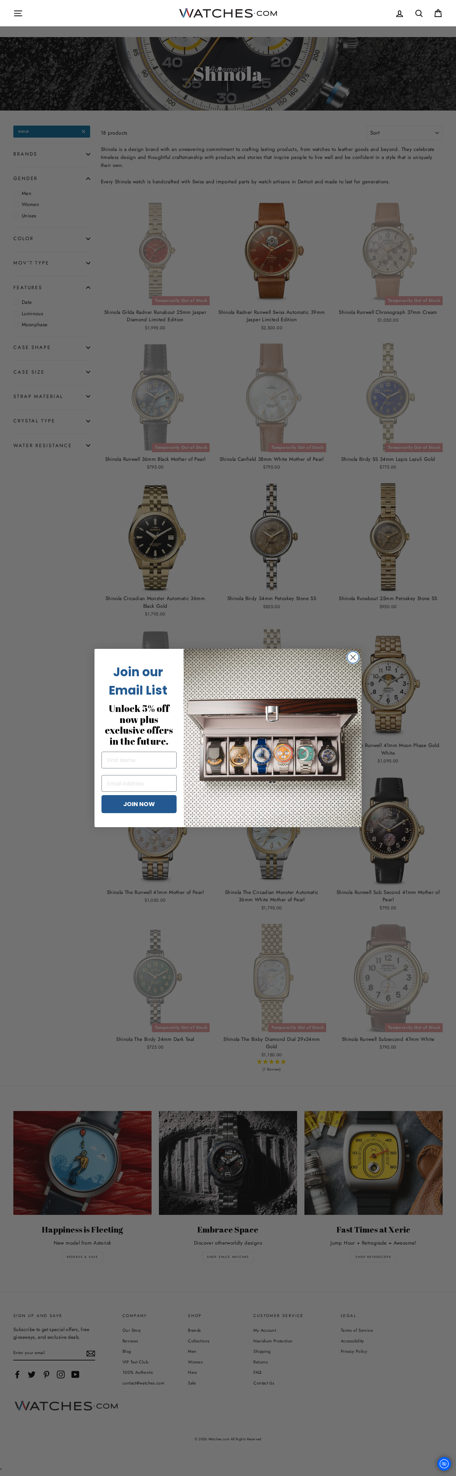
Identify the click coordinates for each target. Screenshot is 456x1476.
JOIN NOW (139, 804)
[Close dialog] (353, 657)
